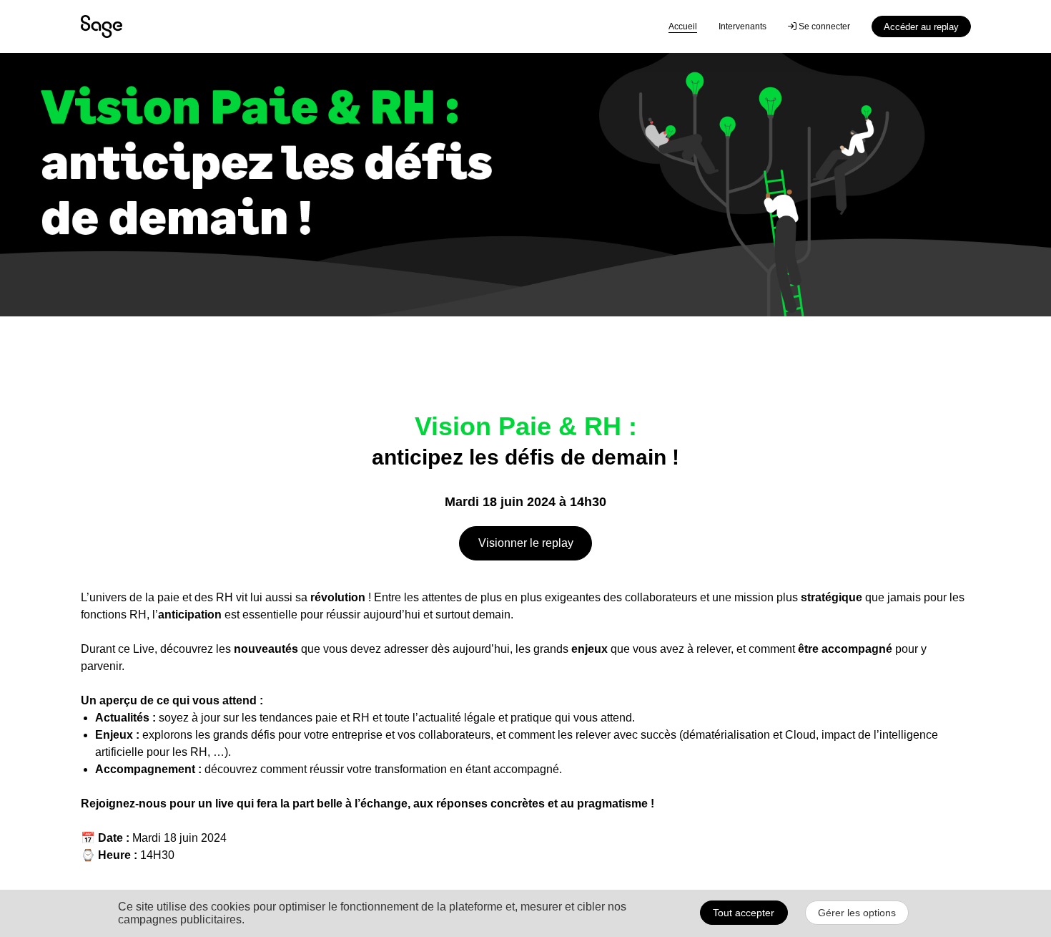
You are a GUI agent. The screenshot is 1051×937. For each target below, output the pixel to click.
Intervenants (742, 26)
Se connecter (823, 26)
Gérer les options (857, 912)
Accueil (682, 26)
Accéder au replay (921, 26)
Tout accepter (743, 912)
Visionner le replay (525, 543)
